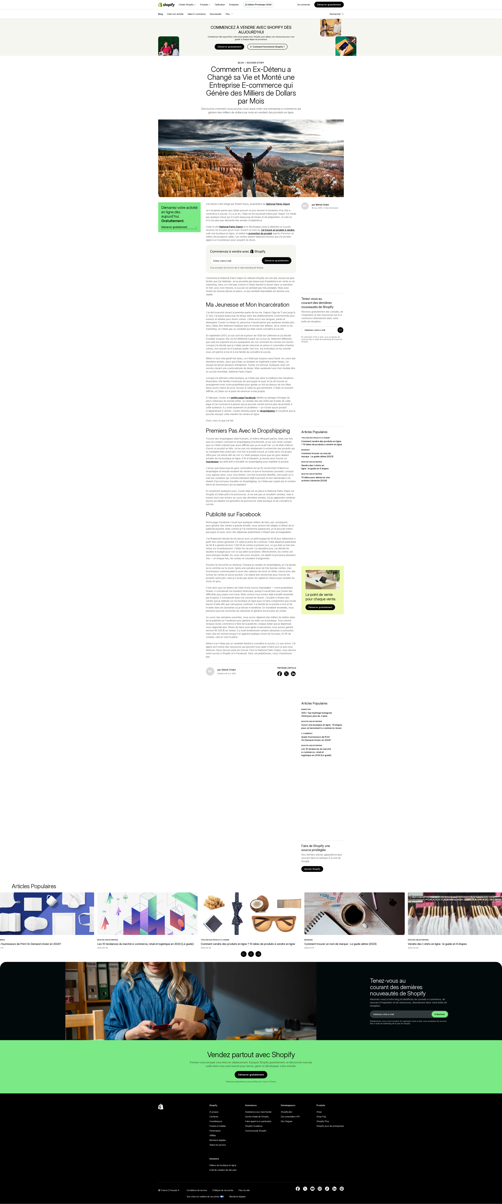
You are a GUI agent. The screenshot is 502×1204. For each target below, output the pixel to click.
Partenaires (215, 1130)
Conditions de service (197, 1190)
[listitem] (251, 920)
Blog (160, 14)
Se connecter (303, 4)
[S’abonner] (340, 330)
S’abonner (440, 1014)
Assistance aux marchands (258, 1112)
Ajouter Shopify (312, 869)
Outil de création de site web (222, 1170)
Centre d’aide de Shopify (257, 1116)
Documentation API (290, 1116)
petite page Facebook (243, 397)
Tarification (220, 4)
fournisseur (212, 461)
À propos (213, 1112)
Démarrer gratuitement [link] (277, 260)
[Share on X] (286, 673)
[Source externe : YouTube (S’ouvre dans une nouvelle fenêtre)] (312, 1189)
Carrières (213, 1116)
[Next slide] (258, 954)
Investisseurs (215, 1121)
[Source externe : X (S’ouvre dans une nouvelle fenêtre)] (305, 1189)
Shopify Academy (254, 1126)
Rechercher (335, 14)
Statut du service (217, 1145)
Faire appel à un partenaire (258, 1121)
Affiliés (212, 1135)
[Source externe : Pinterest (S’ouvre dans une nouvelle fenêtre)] (342, 1189)
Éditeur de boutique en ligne (222, 1165)
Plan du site (244, 1190)
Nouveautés (215, 14)
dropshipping (267, 410)
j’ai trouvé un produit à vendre (277, 230)
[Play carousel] (251, 954)
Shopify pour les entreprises (330, 1126)
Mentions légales (217, 1140)
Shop (319, 1112)
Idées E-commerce (197, 14)
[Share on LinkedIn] (293, 673)
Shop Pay (321, 1116)
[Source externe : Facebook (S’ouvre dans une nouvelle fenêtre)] (298, 1189)
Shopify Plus (322, 1121)
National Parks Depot (231, 226)
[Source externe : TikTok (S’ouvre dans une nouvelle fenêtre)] (327, 1189)
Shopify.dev (286, 1112)
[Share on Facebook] (279, 673)
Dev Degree (286, 1121)
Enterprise (234, 4)
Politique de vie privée (222, 1190)
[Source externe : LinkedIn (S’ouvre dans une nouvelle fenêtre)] (334, 1189)
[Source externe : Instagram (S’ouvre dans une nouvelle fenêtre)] (320, 1189)
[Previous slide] (244, 954)
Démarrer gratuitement (329, 4)
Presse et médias (217, 1126)
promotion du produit (260, 233)
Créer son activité (175, 14)
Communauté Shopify (255, 1130)
